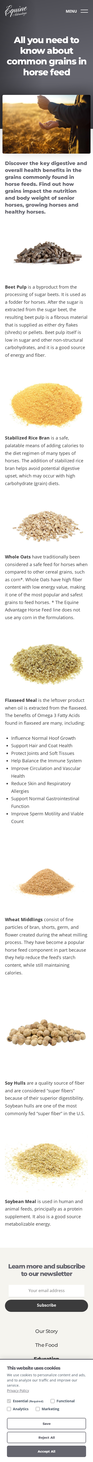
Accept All (46, 1451)
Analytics (21, 1409)
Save (47, 1424)
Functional (66, 1401)
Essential (28, 1401)
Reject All (46, 1437)
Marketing (50, 1409)
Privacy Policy (18, 1390)
